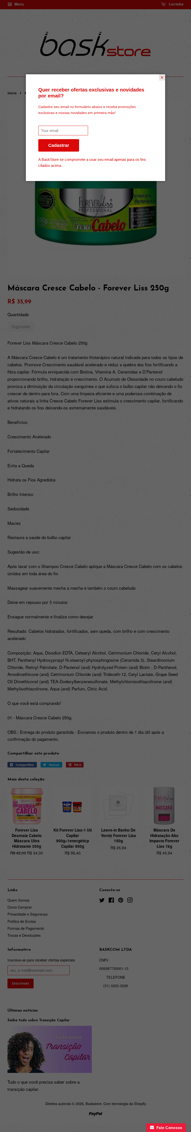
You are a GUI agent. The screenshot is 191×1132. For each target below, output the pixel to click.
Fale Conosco (168, 1128)
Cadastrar (58, 145)
